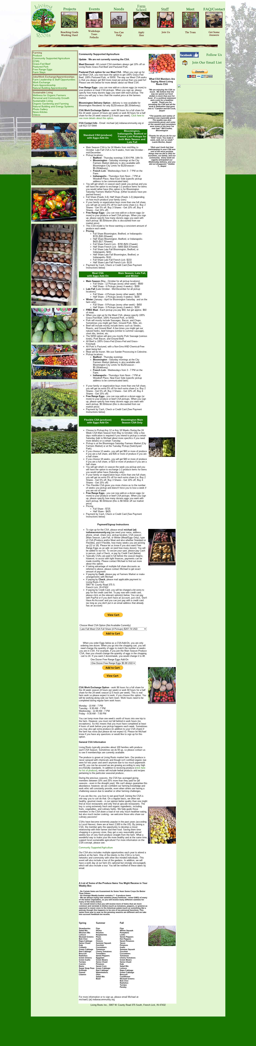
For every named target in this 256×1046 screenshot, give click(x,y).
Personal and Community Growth (51, 98)
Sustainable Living (43, 100)
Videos (36, 114)
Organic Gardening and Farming (51, 103)
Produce (37, 55)
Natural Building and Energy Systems (53, 106)
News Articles (40, 112)
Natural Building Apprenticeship (50, 88)
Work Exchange (41, 82)
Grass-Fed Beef (41, 63)
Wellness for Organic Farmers (49, 95)
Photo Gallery (40, 109)
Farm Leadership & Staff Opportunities (54, 79)
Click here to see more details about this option (111, 116)
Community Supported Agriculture (96, 847)
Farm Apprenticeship (44, 85)
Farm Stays (39, 72)
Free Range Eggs (42, 69)
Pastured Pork (40, 66)
